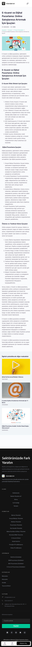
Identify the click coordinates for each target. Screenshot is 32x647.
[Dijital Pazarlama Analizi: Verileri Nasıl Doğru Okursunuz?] (16, 416)
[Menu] (28, 3)
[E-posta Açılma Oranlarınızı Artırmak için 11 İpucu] (16, 390)
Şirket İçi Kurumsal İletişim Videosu (12, 377)
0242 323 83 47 (9, 600)
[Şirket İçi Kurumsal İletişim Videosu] (16, 367)
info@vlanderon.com (10, 597)
